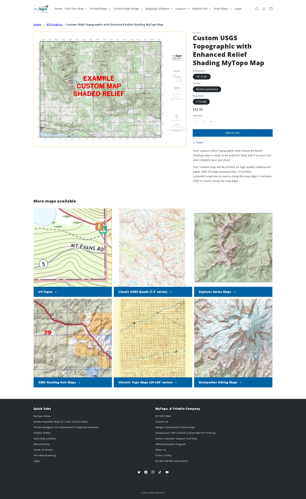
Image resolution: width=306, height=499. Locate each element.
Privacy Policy (163, 455)
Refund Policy (41, 444)
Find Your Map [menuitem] (74, 8)
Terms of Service (43, 449)
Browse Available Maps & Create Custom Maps (60, 421)
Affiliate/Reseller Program (170, 444)
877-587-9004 (163, 416)
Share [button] (200, 142)
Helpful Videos (42, 432)
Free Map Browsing (44, 455)
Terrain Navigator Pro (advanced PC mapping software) (65, 427)
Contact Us (161, 421)
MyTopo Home (42, 416)
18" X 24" (201, 76)
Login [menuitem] (238, 8)
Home (37, 24)
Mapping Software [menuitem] (157, 8)
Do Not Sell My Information (171, 460)
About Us (160, 449)
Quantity (197, 115)
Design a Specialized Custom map (175, 427)
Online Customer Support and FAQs (176, 438)
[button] (256, 8)
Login (36, 460)
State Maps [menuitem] (221, 8)
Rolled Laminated (207, 89)
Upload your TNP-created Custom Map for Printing (185, 432)
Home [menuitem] (58, 8)
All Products (54, 24)
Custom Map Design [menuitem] (126, 8)
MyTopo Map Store (157, 492)
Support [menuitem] (180, 8)
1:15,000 (201, 101)
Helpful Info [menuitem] (200, 8)
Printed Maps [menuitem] (98, 8)
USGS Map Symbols (44, 438)
